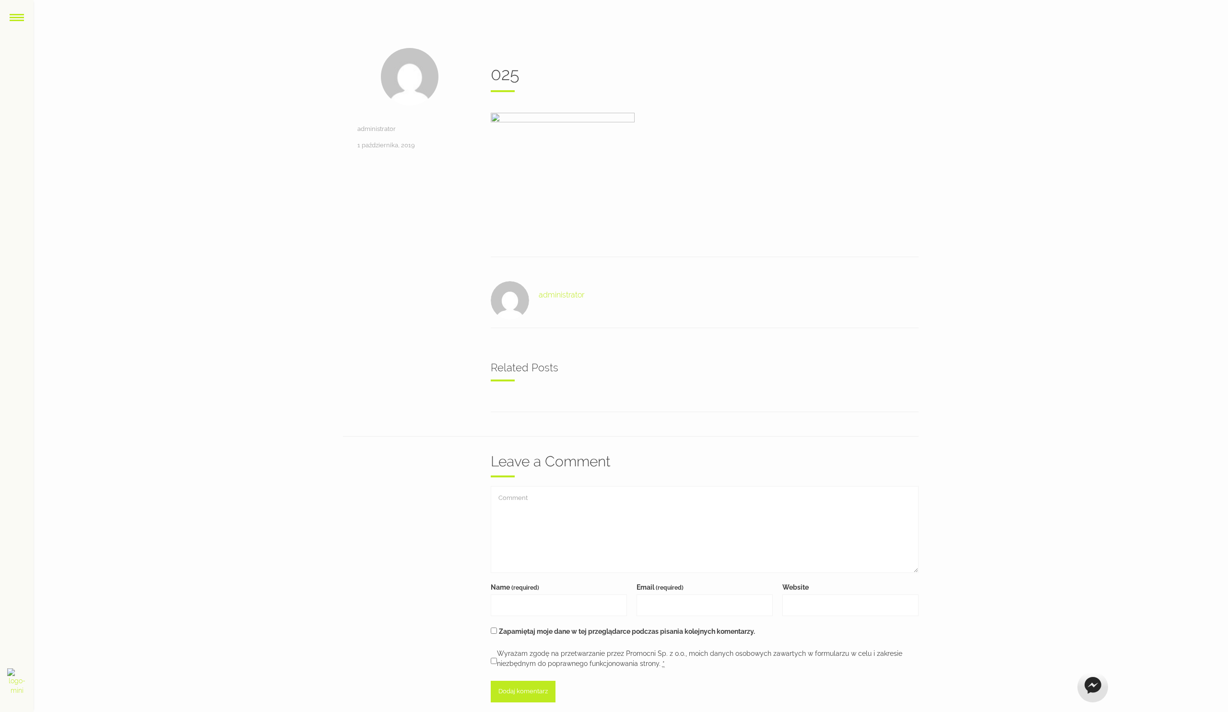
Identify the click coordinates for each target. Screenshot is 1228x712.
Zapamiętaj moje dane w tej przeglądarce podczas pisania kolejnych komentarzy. (627, 631)
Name (515, 587)
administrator (376, 128)
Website (795, 587)
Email (660, 587)
